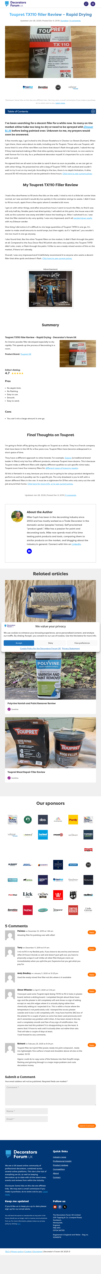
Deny (50, 643)
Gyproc (68, 457)
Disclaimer (37, 1251)
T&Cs (7, 1251)
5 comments (75, 20)
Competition (59, 1169)
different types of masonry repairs (62, 468)
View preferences (82, 643)
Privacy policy (17, 1251)
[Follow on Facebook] (60, 1207)
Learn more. (60, 103)
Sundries (64, 20)
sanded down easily (83, 218)
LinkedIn (76, 544)
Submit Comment (87, 1126)
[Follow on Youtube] (55, 1207)
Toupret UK (25, 354)
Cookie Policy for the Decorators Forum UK (40, 648)
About (56, 1173)
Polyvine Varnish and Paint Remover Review (32, 703)
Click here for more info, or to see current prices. (50, 483)
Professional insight (62, 1161)
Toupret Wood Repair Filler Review (26, 772)
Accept (19, 643)
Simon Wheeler (24, 989)
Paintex (21, 931)
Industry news (59, 1157)
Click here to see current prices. (77, 173)
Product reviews (60, 1165)
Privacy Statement (71, 648)
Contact (56, 1177)
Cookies (28, 1251)
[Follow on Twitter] (65, 1207)
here (18, 1224)
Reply (91, 932)
